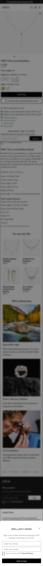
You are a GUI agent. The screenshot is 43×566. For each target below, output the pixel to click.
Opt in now (22, 561)
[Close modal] (21, 283)
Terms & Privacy (27, 553)
